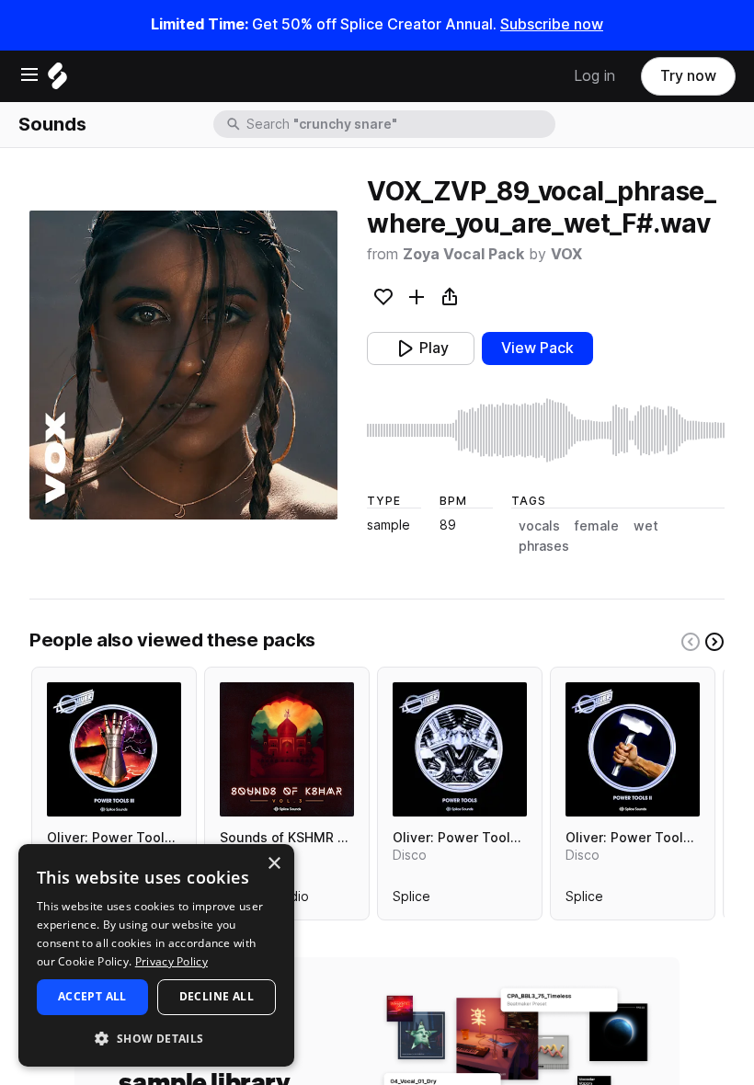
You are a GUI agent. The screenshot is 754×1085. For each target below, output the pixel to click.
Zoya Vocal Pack (463, 254)
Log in (594, 76)
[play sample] (546, 430)
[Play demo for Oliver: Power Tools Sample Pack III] (114, 749)
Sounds (52, 124)
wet (646, 526)
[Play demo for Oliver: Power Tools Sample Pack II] (632, 749)
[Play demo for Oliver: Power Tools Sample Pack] (459, 749)
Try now (688, 76)
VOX (566, 254)
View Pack (537, 348)
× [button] (273, 864)
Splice (411, 900)
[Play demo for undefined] (184, 365)
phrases (544, 546)
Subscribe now (551, 24)
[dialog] (156, 955)
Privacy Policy (171, 961)
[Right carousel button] (714, 642)
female (597, 526)
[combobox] (399, 124)
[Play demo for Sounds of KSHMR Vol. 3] (287, 749)
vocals (539, 526)
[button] (156, 1037)
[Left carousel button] (691, 642)
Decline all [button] (216, 996)
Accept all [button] (92, 996)
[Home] (57, 80)
